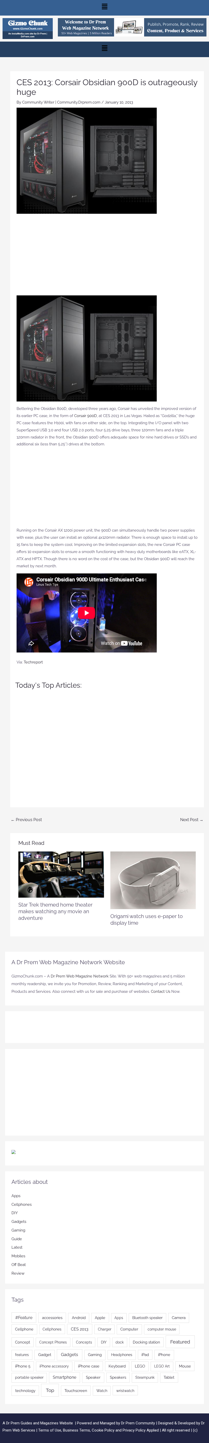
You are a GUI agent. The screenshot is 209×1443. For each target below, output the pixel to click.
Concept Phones (53, 1342)
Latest (16, 1247)
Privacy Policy (134, 1430)
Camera (179, 1317)
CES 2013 (79, 1329)
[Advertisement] (107, 257)
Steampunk (144, 1377)
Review (17, 1273)
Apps (15, 1196)
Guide (16, 1239)
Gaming (18, 1230)
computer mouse (162, 1329)
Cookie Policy (103, 1430)
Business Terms (76, 1430)
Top (50, 1390)
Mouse (185, 1366)
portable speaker (29, 1377)
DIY (14, 1213)
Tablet (169, 1377)
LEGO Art (162, 1366)
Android (79, 1317)
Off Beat (18, 1264)
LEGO (140, 1366)
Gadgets (18, 1221)
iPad (145, 1354)
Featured (180, 1342)
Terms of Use (49, 1430)
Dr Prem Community (138, 1423)
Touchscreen (75, 1390)
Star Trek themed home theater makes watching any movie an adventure (55, 911)
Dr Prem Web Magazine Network (80, 976)
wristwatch (125, 1390)
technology (25, 1390)
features (22, 1354)
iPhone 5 (22, 1366)
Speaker (93, 1377)
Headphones (121, 1355)
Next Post (191, 819)
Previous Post (26, 819)
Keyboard (117, 1366)
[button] (104, 8)
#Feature (23, 1317)
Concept (22, 1342)
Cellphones (21, 1204)
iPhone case (88, 1366)
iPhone (164, 1354)
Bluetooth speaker (147, 1318)
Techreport (33, 662)
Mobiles (18, 1256)
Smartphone (64, 1377)
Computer (129, 1329)
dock (119, 1342)
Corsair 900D (85, 415)
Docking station (146, 1342)
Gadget (44, 1354)
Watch (101, 1391)
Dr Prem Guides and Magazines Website (39, 1423)
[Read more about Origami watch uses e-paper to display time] (153, 880)
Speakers (118, 1377)
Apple (100, 1317)
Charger (104, 1329)
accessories (52, 1317)
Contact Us (160, 991)
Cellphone (24, 1329)
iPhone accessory (54, 1366)
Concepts (84, 1342)
